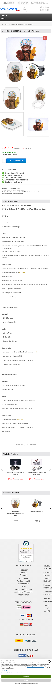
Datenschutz (23, 584)
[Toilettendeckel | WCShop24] (10, 9)
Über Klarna (23, 595)
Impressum (23, 578)
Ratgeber (24, 570)
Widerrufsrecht (23, 581)
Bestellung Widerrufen (23, 592)
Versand (23, 573)
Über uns (23, 575)
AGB (24, 586)
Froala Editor (31, 445)
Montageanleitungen (23, 589)
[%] (26, 82)
